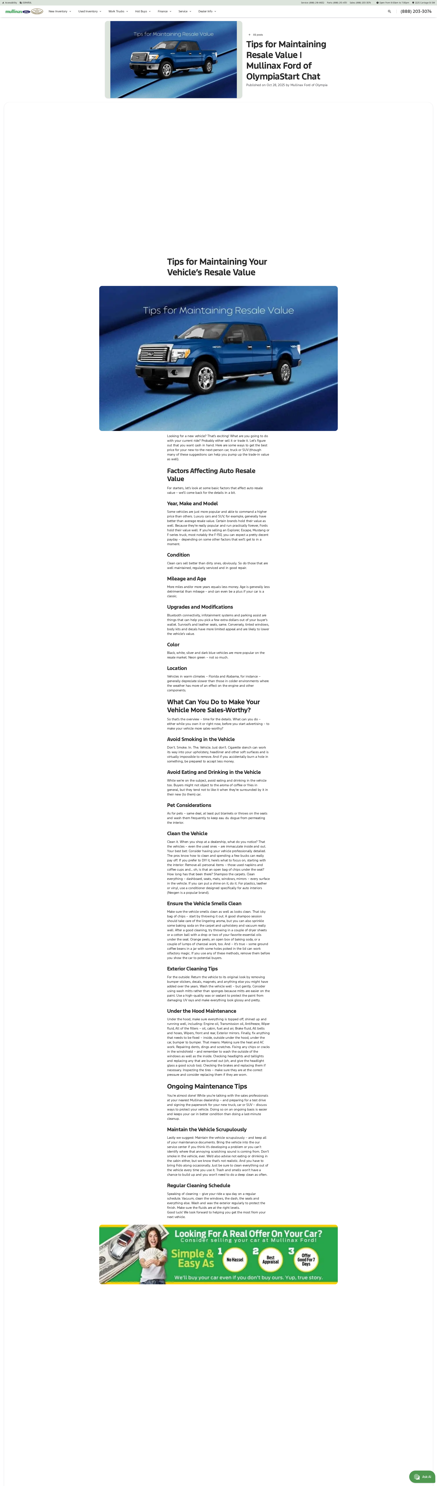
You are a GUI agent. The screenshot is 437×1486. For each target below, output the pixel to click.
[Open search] (389, 11)
